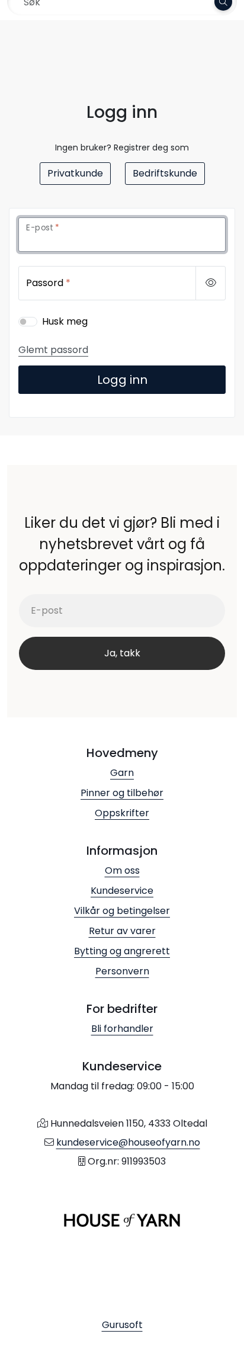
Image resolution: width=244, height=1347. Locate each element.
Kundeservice (122, 890)
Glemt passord (53, 350)
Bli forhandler (122, 1028)
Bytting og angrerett (122, 951)
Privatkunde (75, 173)
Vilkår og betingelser (122, 911)
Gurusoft (122, 1325)
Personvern (122, 971)
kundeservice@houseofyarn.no (128, 1142)
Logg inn (122, 379)
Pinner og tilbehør (122, 793)
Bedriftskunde (165, 173)
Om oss (122, 870)
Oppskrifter (122, 813)
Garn (122, 773)
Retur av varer (122, 931)
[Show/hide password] (210, 283)
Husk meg (65, 321)
